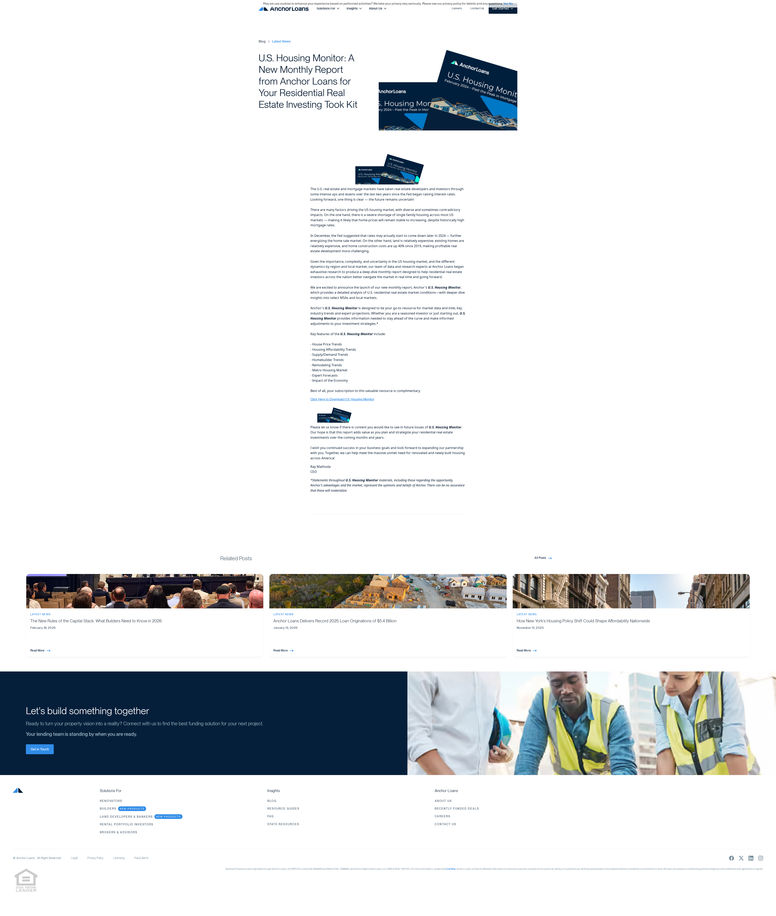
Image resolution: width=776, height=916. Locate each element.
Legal (74, 858)
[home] (284, 8)
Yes (505, 3)
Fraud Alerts (141, 858)
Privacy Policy (95, 858)
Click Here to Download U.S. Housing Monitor (342, 399)
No (511, 3)
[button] (328, 8)
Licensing (118, 858)
